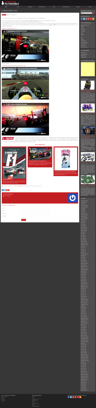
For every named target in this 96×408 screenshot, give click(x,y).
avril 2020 (82, 257)
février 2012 (83, 390)
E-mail (3, 210)
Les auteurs (3, 400)
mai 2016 (82, 310)
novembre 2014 (84, 338)
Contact (2, 398)
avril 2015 (82, 330)
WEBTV (33, 396)
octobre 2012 (83, 377)
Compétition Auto (42, 6)
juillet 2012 (83, 382)
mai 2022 (82, 235)
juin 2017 (82, 290)
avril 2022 (82, 236)
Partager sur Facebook (3, 190)
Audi (82, 37)
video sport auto (84, 46)
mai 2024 (82, 210)
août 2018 (83, 271)
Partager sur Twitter (5, 190)
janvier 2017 (83, 297)
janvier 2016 (83, 316)
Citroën (82, 28)
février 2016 (83, 315)
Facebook (82, 19)
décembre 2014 (84, 337)
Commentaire (4, 216)
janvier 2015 (83, 335)
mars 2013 (83, 369)
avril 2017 (82, 293)
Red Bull (82, 26)
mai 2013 (82, 366)
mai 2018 (82, 275)
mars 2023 (83, 225)
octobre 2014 (83, 340)
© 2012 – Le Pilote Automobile (8, 395)
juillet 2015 (83, 326)
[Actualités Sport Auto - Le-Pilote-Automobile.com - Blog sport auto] (10, 3)
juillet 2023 (83, 219)
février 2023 (83, 227)
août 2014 (83, 343)
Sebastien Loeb (84, 43)
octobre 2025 (83, 202)
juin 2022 (82, 233)
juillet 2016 (83, 307)
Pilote (18, 6)
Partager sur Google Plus (7, 190)
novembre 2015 (84, 319)
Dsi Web (9, 14)
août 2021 (83, 246)
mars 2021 (83, 252)
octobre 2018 (83, 268)
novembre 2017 (84, 283)
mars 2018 (83, 279)
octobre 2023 (83, 216)
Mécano (78, 6)
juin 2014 (82, 346)
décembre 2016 (84, 299)
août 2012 (83, 380)
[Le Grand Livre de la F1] (14, 162)
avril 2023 (82, 224)
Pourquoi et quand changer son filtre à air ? (88, 185)
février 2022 (83, 239)
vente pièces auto (84, 42)
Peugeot (82, 34)
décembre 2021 (84, 243)
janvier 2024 (83, 213)
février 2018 (83, 280)
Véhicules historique (35, 406)
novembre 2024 (84, 207)
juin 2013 (82, 365)
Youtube (86, 19)
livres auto (83, 31)
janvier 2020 (83, 261)
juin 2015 (82, 327)
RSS (93, 19)
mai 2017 (82, 291)
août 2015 (83, 324)
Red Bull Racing (83, 55)
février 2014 (83, 352)
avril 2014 (82, 349)
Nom (3, 208)
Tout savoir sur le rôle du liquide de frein (88, 137)
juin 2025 (82, 203)
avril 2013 (82, 368)
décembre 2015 (84, 318)
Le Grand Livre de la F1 (8, 179)
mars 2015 (83, 332)
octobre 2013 (83, 358)
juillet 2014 (83, 344)
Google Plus (89, 19)
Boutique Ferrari (83, 57)
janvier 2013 (83, 373)
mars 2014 (83, 351)
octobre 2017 (83, 285)
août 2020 (83, 255)
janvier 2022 (83, 241)
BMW (82, 32)
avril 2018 (82, 277)
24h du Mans (83, 40)
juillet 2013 (83, 363)
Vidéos (6, 6)
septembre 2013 (84, 360)
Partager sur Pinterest (9, 190)
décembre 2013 (84, 355)
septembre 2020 (84, 254)
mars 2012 (83, 388)
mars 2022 (83, 238)
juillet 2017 (83, 288)
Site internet (4, 213)
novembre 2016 (84, 301)
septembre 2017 (84, 286)
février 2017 (83, 296)
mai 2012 (82, 385)
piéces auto (83, 45)
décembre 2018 (84, 266)
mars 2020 (83, 258)
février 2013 (83, 371)
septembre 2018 (84, 269)
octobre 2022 (83, 230)
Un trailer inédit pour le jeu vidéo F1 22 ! (37, 161)
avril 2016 (82, 311)
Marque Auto (34, 400)
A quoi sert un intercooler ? (88, 162)
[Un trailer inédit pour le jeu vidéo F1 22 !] (40, 153)
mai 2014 (82, 347)
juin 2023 (82, 221)
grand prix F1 (83, 29)
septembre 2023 (84, 218)
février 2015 (83, 333)
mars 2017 (83, 294)
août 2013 (83, 362)
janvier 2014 (83, 354)
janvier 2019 (83, 264)
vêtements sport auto (85, 25)
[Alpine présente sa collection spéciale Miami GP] (65, 158)
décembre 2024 (84, 205)
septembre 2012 (84, 379)
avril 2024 (82, 211)
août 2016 (83, 305)
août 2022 (83, 232)
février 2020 (83, 260)
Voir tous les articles (7, 195)
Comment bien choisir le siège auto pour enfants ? (88, 91)
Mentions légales (4, 396)
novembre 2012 (84, 376)
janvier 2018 (83, 282)
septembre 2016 (84, 304)
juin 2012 (82, 384)
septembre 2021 (84, 244)
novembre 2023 (84, 214)
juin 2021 (82, 247)
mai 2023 (82, 222)
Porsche (82, 39)
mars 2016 (83, 313)
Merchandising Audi (84, 54)
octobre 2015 (83, 321)
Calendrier (30, 6)
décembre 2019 (84, 263)
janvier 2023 (83, 228)
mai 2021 (82, 249)
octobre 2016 (83, 302)
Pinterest (91, 19)
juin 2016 (82, 308)
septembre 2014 (84, 341)
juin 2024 (82, 208)
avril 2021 (82, 250)
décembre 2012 (84, 374)
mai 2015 (82, 329)
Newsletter (3, 399)
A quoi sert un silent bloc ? (88, 113)
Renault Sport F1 (83, 52)
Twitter (84, 19)
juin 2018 (82, 274)
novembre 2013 (84, 357)
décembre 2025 (84, 200)
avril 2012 (82, 387)
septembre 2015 (84, 322)
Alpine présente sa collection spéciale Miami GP (65, 171)
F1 (81, 36)
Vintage (90, 6)
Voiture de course (66, 6)
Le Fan (54, 6)
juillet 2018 (83, 272)
